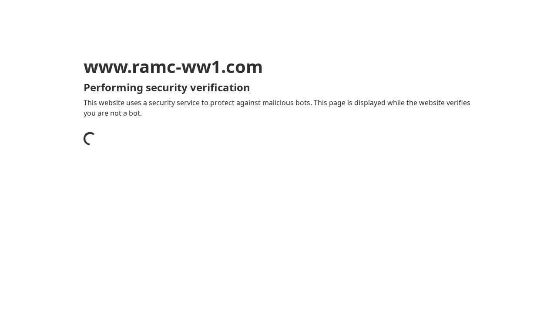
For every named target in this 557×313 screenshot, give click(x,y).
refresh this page (258, 242)
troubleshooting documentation (393, 256)
